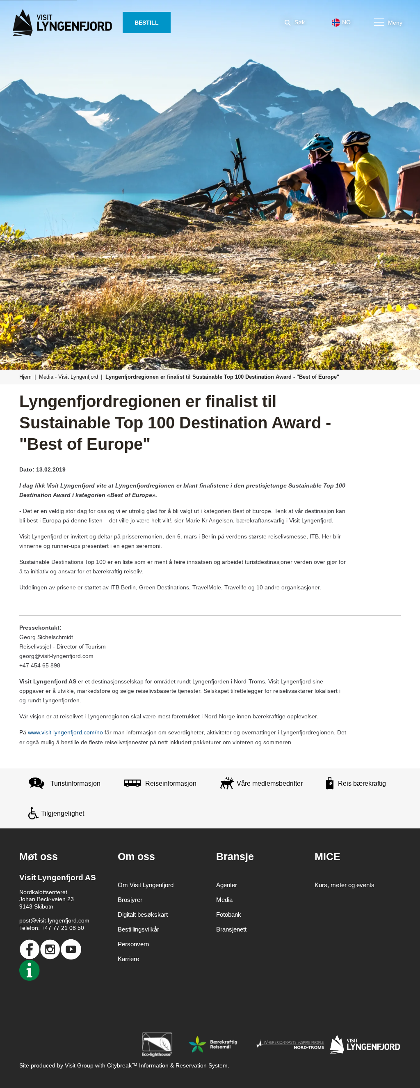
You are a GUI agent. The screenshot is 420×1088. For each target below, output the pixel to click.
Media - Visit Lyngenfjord (68, 377)
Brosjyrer (130, 899)
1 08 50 (74, 928)
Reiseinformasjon (170, 783)
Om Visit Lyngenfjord (145, 884)
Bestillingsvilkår (138, 929)
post (24, 920)
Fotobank (228, 914)
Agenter (226, 884)
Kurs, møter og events (344, 884)
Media (224, 899)
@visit (38, 920)
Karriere (128, 958)
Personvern (133, 944)
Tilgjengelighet (62, 813)
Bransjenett (231, 929)
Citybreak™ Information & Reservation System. (168, 1065)
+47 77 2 (52, 928)
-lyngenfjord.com (67, 920)
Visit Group (79, 1065)
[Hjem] (64, 22)
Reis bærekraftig (362, 783)
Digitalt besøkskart (143, 914)
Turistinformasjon (75, 783)
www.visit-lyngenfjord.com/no (65, 732)
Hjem (25, 377)
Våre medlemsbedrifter (270, 783)
